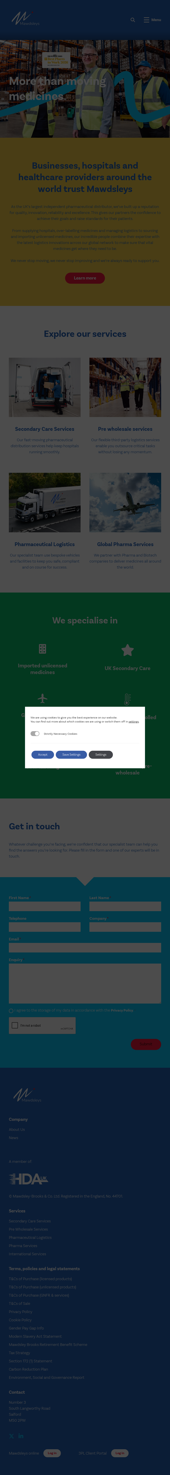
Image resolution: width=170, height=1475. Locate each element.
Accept (42, 754)
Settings (100, 754)
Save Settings (71, 754)
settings (134, 721)
